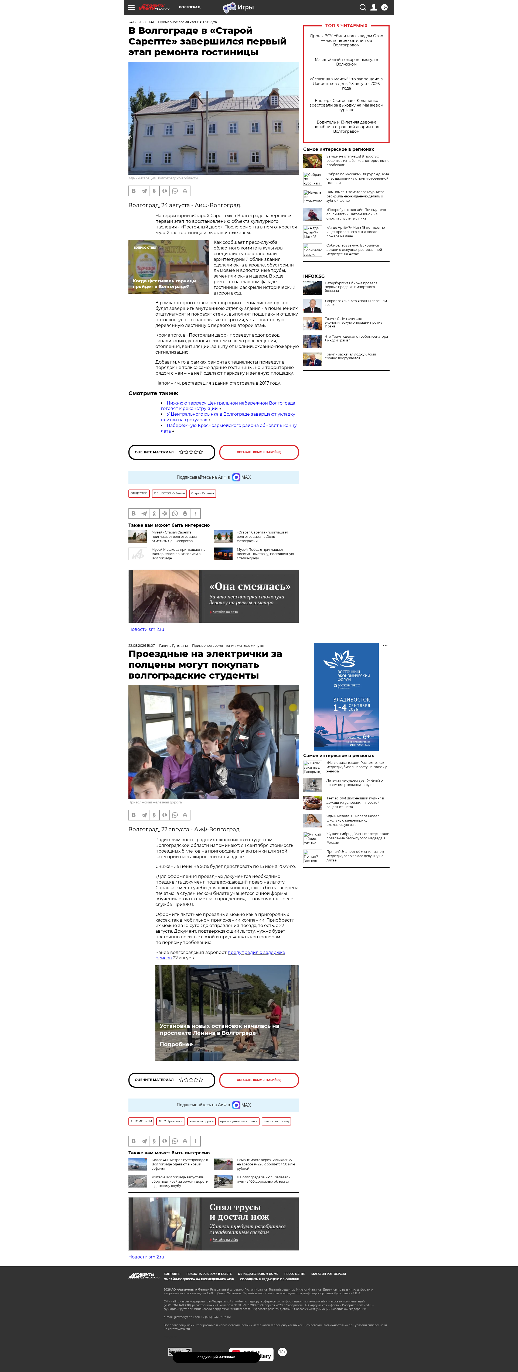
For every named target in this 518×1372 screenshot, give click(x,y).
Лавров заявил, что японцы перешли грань (356, 303)
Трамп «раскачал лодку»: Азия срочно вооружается (350, 356)
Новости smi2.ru (146, 629)
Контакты (172, 1274)
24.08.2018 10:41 (141, 22)
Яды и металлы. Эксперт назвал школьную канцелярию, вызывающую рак (353, 820)
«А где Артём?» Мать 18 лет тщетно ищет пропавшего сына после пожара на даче (355, 231)
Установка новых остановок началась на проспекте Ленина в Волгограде (219, 1029)
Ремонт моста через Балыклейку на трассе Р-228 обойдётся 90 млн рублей (266, 1164)
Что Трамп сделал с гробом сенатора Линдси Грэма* (356, 338)
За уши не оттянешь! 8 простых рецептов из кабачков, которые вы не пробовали (357, 160)
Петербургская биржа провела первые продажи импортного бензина (351, 287)
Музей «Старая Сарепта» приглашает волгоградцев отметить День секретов (174, 536)
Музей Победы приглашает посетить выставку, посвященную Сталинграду (265, 554)
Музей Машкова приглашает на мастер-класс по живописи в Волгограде (178, 554)
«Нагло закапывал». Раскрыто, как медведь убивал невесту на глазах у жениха (356, 767)
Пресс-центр (294, 1274)
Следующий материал (216, 1357)
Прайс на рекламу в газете (209, 1274)
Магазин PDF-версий (328, 1274)
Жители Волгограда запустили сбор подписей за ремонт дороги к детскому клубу (180, 1181)
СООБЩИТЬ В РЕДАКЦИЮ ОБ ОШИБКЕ (269, 1279)
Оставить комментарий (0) (259, 452)
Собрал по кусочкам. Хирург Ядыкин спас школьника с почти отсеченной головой (357, 178)
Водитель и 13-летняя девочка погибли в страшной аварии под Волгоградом (346, 127)
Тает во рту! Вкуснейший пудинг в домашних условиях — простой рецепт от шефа (355, 802)
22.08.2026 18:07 (141, 646)
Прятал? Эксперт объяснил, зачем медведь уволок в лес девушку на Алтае (355, 856)
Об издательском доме (258, 1274)
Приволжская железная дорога (155, 802)
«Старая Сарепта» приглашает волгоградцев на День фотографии (262, 536)
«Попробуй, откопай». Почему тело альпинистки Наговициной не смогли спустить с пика (356, 214)
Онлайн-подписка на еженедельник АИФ (199, 1279)
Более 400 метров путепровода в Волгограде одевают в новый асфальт (180, 1164)
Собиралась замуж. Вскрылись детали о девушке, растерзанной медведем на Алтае (354, 249)
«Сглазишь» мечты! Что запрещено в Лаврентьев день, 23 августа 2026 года (346, 84)
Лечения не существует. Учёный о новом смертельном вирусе (354, 782)
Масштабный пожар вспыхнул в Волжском (346, 62)
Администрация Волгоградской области (163, 178)
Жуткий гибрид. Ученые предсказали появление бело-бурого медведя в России (357, 838)
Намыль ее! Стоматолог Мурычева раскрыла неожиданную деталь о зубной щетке (355, 196)
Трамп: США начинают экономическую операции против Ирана (353, 322)
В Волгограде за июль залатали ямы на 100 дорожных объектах (264, 1179)
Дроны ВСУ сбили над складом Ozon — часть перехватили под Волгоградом (346, 40)
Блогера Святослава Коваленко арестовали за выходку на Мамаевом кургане (346, 105)
